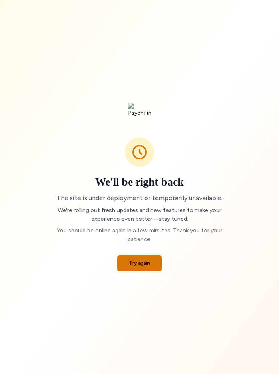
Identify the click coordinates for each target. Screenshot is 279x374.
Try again (139, 263)
